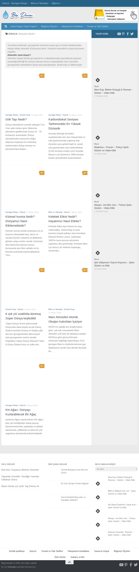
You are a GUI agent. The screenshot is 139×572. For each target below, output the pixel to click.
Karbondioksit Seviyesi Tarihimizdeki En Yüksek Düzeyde (64, 124)
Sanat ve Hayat (101, 551)
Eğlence (56, 3)
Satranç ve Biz (78, 557)
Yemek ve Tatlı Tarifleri (97, 26)
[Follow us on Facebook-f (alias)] (127, 33)
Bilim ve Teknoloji (39, 3)
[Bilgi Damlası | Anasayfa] (18, 14)
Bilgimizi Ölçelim (49, 26)
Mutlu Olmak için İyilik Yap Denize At (20, 486)
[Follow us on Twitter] (132, 33)
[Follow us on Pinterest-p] (123, 33)
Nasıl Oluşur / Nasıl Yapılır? (24, 26)
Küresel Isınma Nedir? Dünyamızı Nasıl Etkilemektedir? (20, 221)
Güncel (5, 3)
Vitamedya (11, 567)
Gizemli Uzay (25, 115)
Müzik (96, 86)
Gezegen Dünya (19, 3)
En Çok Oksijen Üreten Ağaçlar (75, 483)
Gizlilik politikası (17, 551)
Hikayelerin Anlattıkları (72, 26)
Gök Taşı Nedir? (16, 119)
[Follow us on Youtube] (119, 33)
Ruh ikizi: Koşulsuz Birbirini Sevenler (20, 470)
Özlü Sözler (60, 557)
